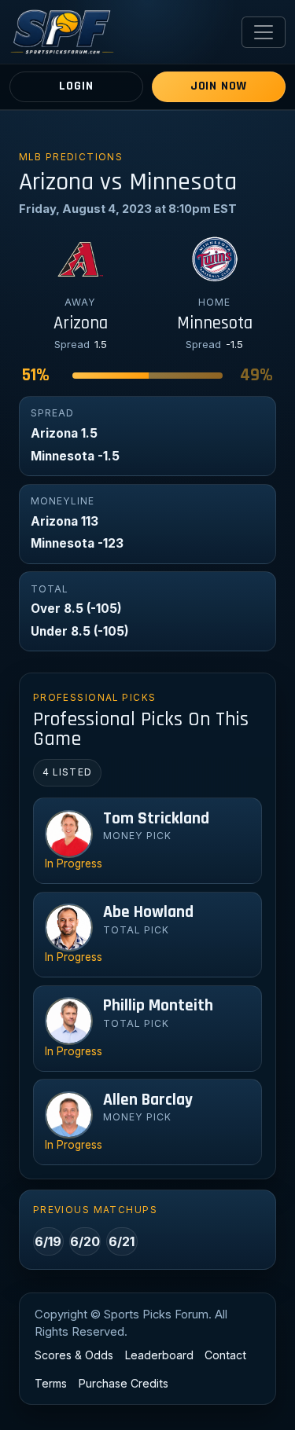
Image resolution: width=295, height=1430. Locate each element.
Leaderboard (159, 1355)
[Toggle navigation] (264, 32)
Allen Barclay (148, 1100)
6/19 (48, 1241)
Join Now (218, 86)
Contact (225, 1355)
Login (76, 86)
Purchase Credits (123, 1383)
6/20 (85, 1241)
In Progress (73, 863)
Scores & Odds (74, 1355)
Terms (51, 1383)
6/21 (122, 1241)
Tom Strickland (156, 818)
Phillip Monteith (158, 1005)
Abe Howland (148, 912)
